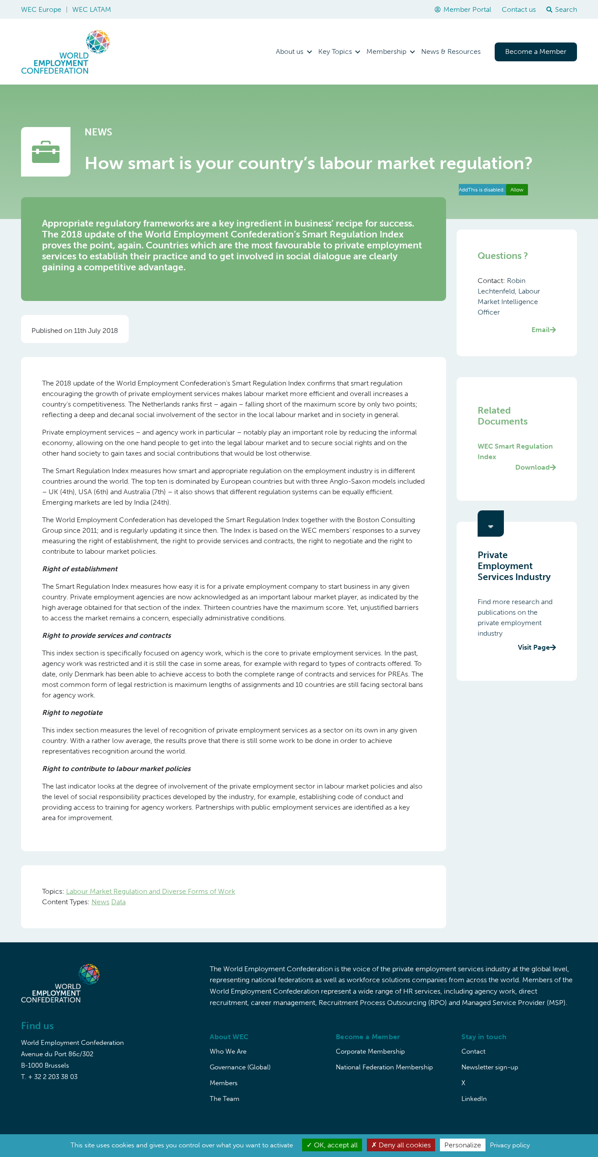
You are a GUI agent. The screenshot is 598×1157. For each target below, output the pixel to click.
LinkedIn (474, 1099)
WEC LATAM (91, 9)
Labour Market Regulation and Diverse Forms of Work (150, 891)
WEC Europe (41, 9)
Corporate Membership (370, 1051)
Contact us (519, 9)
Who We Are (228, 1051)
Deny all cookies (404, 1145)
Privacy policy (510, 1145)
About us (289, 51)
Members (224, 1083)
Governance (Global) (240, 1067)
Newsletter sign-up (489, 1067)
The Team (224, 1099)
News (100, 902)
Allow (517, 190)
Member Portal (467, 9)
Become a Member (535, 51)
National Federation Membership (384, 1067)
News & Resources (451, 51)
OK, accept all (335, 1145)
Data (118, 902)
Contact (473, 1051)
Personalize (462, 1145)
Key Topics (335, 51)
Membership (386, 51)
